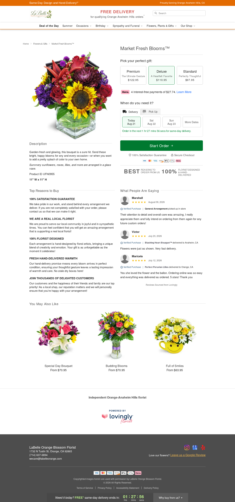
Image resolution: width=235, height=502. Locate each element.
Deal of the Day (49, 26)
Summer (67, 26)
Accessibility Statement (127, 488)
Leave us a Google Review (188, 455)
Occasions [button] (82, 26)
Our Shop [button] (187, 26)
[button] (225, 486)
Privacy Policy (105, 488)
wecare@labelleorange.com (45, 458)
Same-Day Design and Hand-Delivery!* (54, 3)
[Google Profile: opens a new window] (195, 447)
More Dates (191, 122)
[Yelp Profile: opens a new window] (203, 447)
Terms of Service (85, 488)
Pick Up (153, 111)
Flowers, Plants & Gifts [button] (160, 26)
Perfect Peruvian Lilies (157, 267)
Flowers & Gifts (40, 43)
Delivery (133, 112)
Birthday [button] (101, 26)
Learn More (184, 92)
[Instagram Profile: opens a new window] (186, 447)
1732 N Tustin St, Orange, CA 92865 (50, 451)
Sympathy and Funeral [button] (126, 26)
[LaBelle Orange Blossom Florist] (55, 14)
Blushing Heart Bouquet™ (158, 242)
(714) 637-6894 (38, 455)
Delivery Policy (151, 488)
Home (26, 43)
